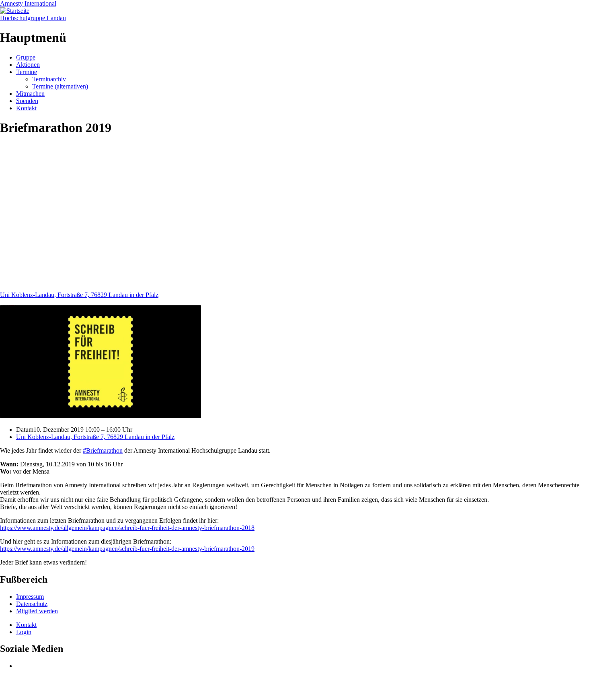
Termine (26, 71)
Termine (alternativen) (60, 86)
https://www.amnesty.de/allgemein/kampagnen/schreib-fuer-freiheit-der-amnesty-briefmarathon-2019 (127, 548)
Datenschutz (31, 603)
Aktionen (28, 64)
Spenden (27, 100)
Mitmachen (30, 93)
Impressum (30, 596)
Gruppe (25, 57)
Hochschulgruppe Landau (33, 17)
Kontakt (26, 108)
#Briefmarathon (103, 450)
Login (23, 632)
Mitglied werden (37, 611)
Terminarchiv (49, 79)
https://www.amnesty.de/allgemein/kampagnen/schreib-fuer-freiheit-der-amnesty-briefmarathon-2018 (127, 527)
